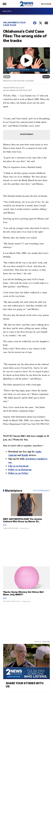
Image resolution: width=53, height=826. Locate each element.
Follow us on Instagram (20, 469)
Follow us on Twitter (18, 473)
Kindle (25, 455)
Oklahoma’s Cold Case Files (14, 23)
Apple (38, 451)
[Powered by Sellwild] (46, 642)
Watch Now (45, 4)
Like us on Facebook (18, 466)
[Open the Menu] (4, 4)
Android (12, 455)
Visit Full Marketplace (41, 490)
